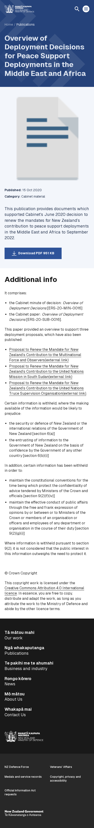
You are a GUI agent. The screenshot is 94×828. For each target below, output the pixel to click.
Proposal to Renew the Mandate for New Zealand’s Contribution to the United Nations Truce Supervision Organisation (47, 388)
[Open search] (76, 8)
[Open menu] (86, 8)
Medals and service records (23, 776)
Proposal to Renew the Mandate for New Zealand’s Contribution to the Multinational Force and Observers (45, 354)
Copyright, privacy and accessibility (65, 778)
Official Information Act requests (20, 792)
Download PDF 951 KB (36, 253)
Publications (25, 24)
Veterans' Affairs (61, 767)
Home (9, 24)
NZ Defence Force (17, 767)
